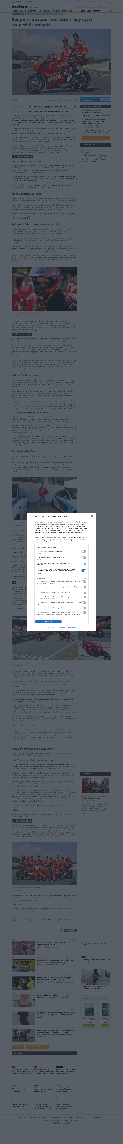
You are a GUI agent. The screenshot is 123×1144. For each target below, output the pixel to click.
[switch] (83, 551)
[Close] (92, 516)
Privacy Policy (72, 627)
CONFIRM (48, 621)
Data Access (61, 627)
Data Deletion (51, 627)
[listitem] (61, 547)
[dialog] (61, 572)
